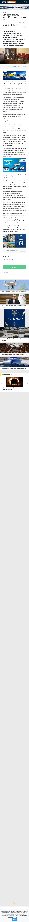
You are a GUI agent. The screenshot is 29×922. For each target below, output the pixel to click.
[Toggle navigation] (27, 2)
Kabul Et (14, 919)
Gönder (15, 267)
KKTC (8, 12)
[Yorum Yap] (17, 25)
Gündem (4, 12)
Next (28, 364)
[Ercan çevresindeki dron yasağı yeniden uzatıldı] (14, 285)
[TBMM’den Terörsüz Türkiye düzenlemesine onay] (14, 347)
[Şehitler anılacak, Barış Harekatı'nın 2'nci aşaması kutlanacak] (14, 332)
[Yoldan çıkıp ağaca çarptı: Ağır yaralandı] (14, 382)
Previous (1, 364)
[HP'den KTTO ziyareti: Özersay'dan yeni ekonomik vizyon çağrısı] (14, 362)
